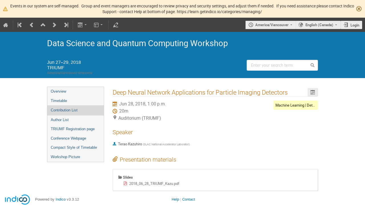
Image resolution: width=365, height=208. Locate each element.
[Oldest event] (20, 25)
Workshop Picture (65, 157)
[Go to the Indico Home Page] (5, 25)
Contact (188, 199)
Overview (58, 91)
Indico (61, 199)
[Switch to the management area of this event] (115, 25)
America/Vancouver (272, 24)
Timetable (59, 101)
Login (354, 25)
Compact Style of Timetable (74, 147)
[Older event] (31, 25)
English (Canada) (319, 24)
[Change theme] (99, 25)
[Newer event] (54, 25)
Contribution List (64, 110)
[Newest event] (65, 25)
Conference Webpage (68, 138)
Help (175, 199)
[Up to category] (43, 25)
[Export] (82, 25)
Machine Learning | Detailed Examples (306, 105)
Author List (60, 120)
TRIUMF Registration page (73, 129)
